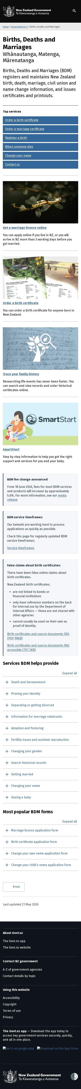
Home (6, 26)
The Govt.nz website (17, 947)
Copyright (9, 1004)
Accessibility (11, 998)
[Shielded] (74, 1076)
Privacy (8, 1017)
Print (16, 887)
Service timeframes (20, 548)
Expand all (69, 673)
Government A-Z (19, 26)
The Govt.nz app (14, 941)
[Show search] (74, 11)
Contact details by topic (19, 976)
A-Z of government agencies (22, 969)
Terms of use (12, 1011)
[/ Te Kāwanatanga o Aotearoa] (28, 11)
